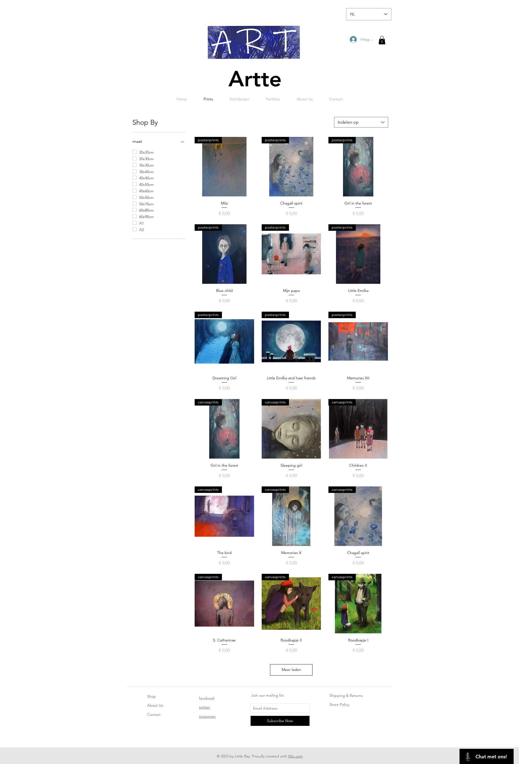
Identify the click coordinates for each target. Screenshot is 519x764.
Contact (154, 714)
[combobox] (361, 122)
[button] (381, 40)
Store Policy (339, 704)
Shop (151, 696)
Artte (255, 79)
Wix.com (295, 756)
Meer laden (291, 669)
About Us (155, 705)
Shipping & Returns (346, 695)
